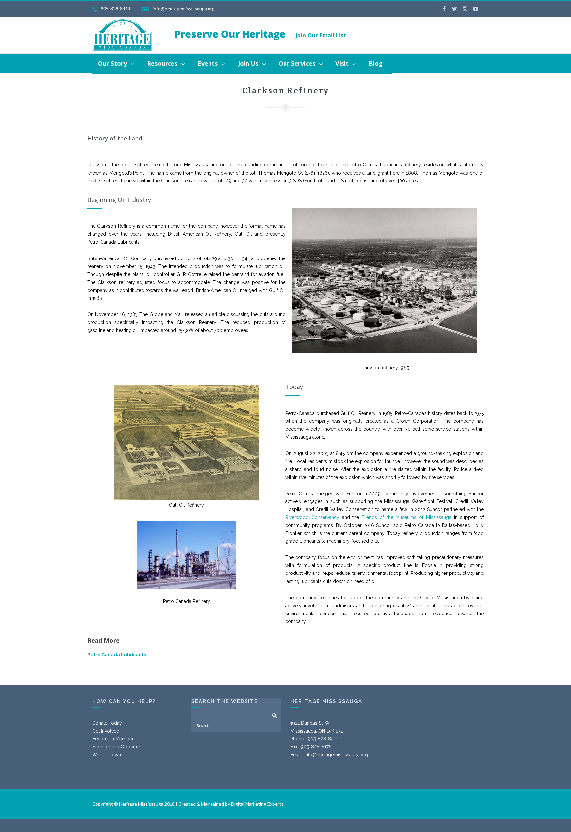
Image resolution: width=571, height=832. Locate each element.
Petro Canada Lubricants (116, 654)
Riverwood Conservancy (312, 517)
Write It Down (106, 754)
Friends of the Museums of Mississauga (406, 517)
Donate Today (107, 723)
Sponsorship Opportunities (121, 746)
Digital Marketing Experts (257, 804)
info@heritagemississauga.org (336, 754)
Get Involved (105, 730)
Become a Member (112, 738)
